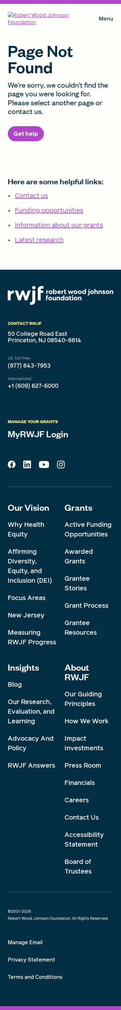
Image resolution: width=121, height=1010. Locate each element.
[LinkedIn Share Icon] (27, 466)
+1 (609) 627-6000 (33, 386)
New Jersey (26, 615)
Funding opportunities (49, 210)
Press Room (83, 765)
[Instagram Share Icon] (61, 466)
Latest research (39, 239)
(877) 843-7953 (29, 365)
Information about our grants (59, 225)
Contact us (31, 195)
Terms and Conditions (35, 977)
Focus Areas (26, 597)
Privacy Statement (31, 959)
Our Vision (28, 507)
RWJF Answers (31, 765)
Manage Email (25, 942)
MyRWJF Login (38, 434)
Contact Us (82, 817)
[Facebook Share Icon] (11, 466)
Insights (23, 667)
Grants (78, 507)
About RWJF (77, 672)
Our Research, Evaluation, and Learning (31, 711)
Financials (80, 782)
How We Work (87, 721)
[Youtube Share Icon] (44, 465)
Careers (77, 800)
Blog (15, 684)
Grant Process (86, 605)
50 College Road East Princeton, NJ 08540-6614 (44, 337)
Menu (106, 20)
